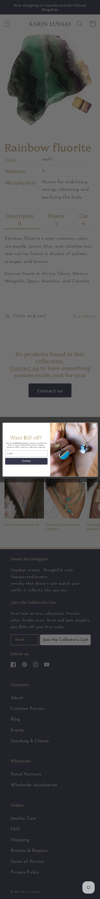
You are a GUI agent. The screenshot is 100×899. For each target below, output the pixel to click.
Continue (26, 461)
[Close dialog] (94, 426)
